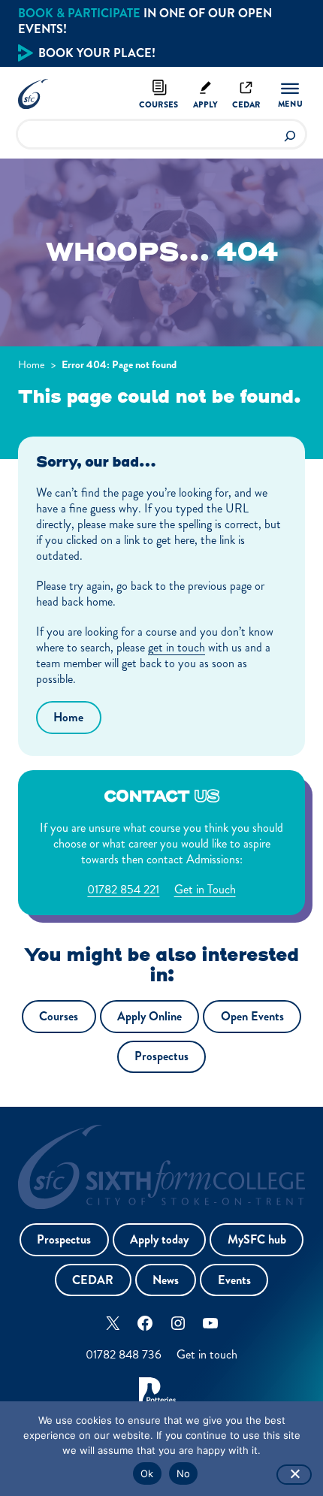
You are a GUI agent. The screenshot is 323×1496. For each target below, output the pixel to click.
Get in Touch (205, 889)
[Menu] (290, 95)
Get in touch (207, 1354)
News (165, 1280)
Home (31, 364)
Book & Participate (79, 13)
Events (234, 1280)
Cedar (246, 104)
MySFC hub (257, 1239)
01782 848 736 (124, 1354)
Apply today (159, 1239)
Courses (158, 104)
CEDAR (92, 1280)
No (184, 1473)
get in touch (176, 647)
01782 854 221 (123, 889)
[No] (294, 1474)
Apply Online (149, 1016)
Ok (147, 1473)
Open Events (252, 1016)
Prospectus (161, 1056)
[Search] (290, 134)
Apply (205, 104)
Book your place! (96, 53)
